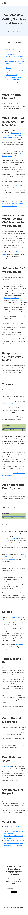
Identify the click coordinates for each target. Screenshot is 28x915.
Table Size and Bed (11, 75)
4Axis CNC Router (8, 403)
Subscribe (14, 891)
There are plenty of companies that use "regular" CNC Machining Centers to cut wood (11, 135)
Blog (20, 3)
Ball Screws (12, 559)
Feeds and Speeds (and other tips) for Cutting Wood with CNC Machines (13, 203)
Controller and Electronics (13, 77)
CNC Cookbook (8, 3)
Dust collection (6, 766)
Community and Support (13, 82)
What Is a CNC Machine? (13, 49)
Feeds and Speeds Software (11, 298)
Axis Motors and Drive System (14, 70)
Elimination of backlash (10, 538)
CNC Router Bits (19, 644)
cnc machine (13, 185)
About (24, 3)
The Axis (8, 68)
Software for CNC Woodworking (15, 61)
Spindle (8, 72)
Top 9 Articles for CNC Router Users (14, 840)
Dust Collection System (12, 79)
